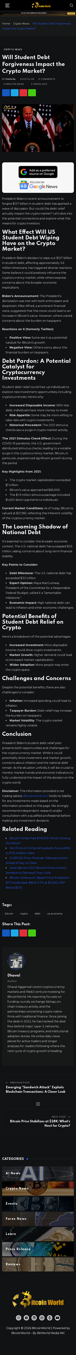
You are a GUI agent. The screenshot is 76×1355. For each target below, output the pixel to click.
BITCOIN (9, 913)
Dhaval (11, 79)
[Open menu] (7, 5)
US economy (55, 913)
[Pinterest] (23, 92)
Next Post (59, 1116)
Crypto (24, 913)
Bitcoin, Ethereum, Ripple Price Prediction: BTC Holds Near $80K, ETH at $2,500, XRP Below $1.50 (38, 882)
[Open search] (71, 5)
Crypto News (21, 23)
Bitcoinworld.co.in (36, 796)
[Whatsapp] (32, 92)
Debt (37, 913)
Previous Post (20, 1082)
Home (6, 23)
